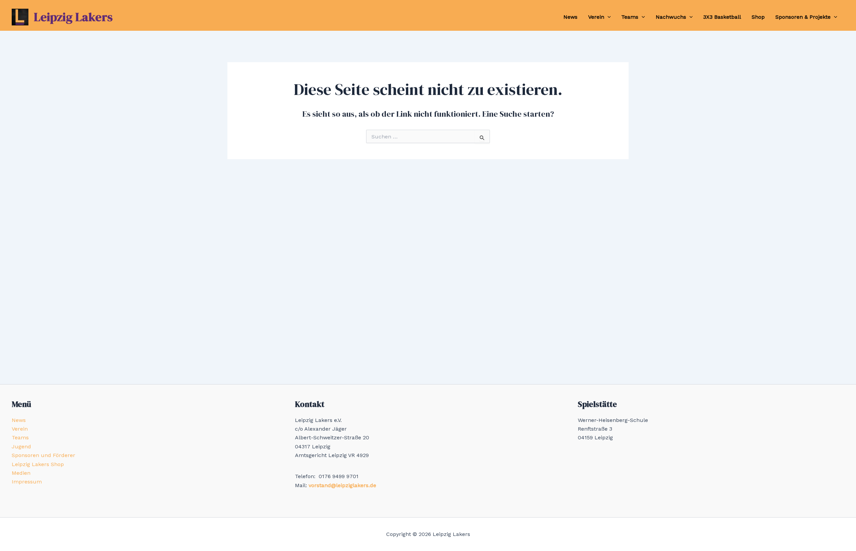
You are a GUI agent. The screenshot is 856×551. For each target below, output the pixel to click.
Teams (629, 17)
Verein (596, 17)
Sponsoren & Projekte (803, 17)
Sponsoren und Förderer (43, 455)
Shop (758, 17)
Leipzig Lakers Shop (38, 464)
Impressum (27, 481)
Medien (21, 473)
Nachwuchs (671, 17)
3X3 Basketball (722, 17)
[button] (607, 17)
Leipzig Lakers (73, 17)
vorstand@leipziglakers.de (342, 485)
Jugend (21, 446)
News (570, 17)
